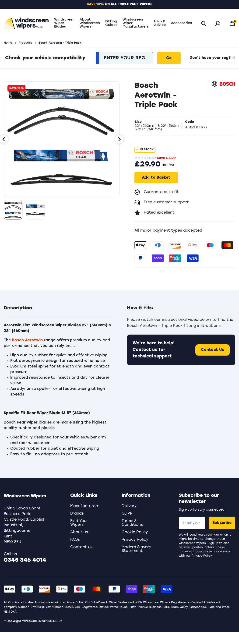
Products (25, 43)
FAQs (75, 540)
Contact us (81, 547)
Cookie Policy (135, 532)
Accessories (181, 23)
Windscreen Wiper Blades (64, 23)
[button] (58, 311)
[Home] (26, 23)
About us (79, 532)
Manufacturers (84, 506)
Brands (77, 513)
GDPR (127, 513)
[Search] (203, 23)
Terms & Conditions (132, 523)
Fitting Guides (111, 23)
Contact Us (212, 350)
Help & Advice (160, 23)
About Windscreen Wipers (90, 23)
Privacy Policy (202, 555)
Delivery (129, 506)
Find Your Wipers (79, 523)
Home (8, 43)
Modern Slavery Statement (136, 549)
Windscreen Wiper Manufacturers (136, 23)
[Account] (217, 23)
